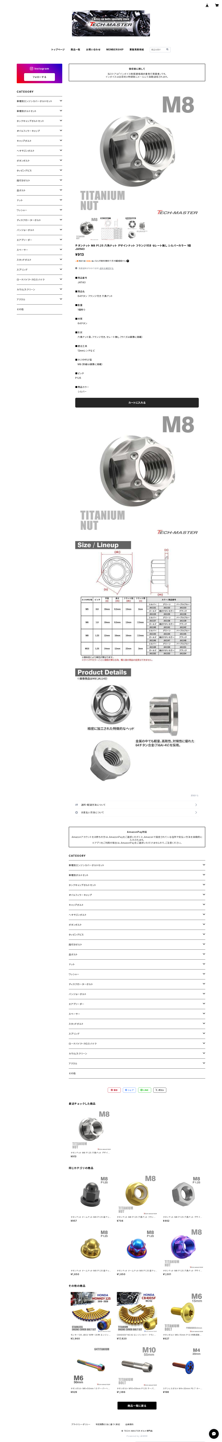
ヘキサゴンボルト (77, 914)
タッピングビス (76, 934)
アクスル (73, 1063)
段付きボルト (75, 944)
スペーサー (74, 1014)
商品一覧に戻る (137, 1405)
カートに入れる (137, 402)
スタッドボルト (76, 1023)
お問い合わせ (93, 49)
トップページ (58, 49)
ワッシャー (74, 974)
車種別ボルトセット (79, 875)
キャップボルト (76, 904)
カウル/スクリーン (78, 1053)
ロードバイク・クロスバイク (83, 1043)
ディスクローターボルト (81, 984)
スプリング (74, 1033)
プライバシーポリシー (81, 1424)
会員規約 (129, 1424)
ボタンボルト (75, 924)
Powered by (133, 1436)
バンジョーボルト (77, 994)
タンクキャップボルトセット (82, 885)
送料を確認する (107, 268)
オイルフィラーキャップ (80, 895)
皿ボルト (73, 954)
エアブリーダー (76, 1004)
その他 (72, 1073)
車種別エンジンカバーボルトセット (86, 865)
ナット (72, 964)
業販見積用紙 (137, 49)
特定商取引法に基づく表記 (108, 1424)
